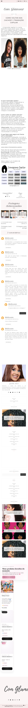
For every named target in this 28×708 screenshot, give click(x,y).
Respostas (8, 301)
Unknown (9, 238)
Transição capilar (20, 197)
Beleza (14, 398)
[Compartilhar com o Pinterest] (9, 196)
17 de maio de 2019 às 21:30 (11, 266)
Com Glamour (14, 9)
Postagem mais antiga (22, 223)
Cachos (20, 196)
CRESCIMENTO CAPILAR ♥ (14, 530)
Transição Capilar (14, 441)
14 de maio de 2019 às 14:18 (11, 253)
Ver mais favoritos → (8, 577)
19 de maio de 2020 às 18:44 (14, 305)
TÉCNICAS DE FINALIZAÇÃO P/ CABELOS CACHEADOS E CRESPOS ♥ (14, 418)
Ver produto (7, 638)
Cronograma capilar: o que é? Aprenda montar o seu (14, 512)
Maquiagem (14, 495)
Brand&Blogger (9, 706)
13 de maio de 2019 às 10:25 (11, 239)
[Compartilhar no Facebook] (7, 196)
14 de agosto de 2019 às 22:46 (11, 319)
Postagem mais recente (6, 223)
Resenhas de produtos (14, 436)
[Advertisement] (14, 85)
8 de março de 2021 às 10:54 (11, 330)
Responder (8, 247)
